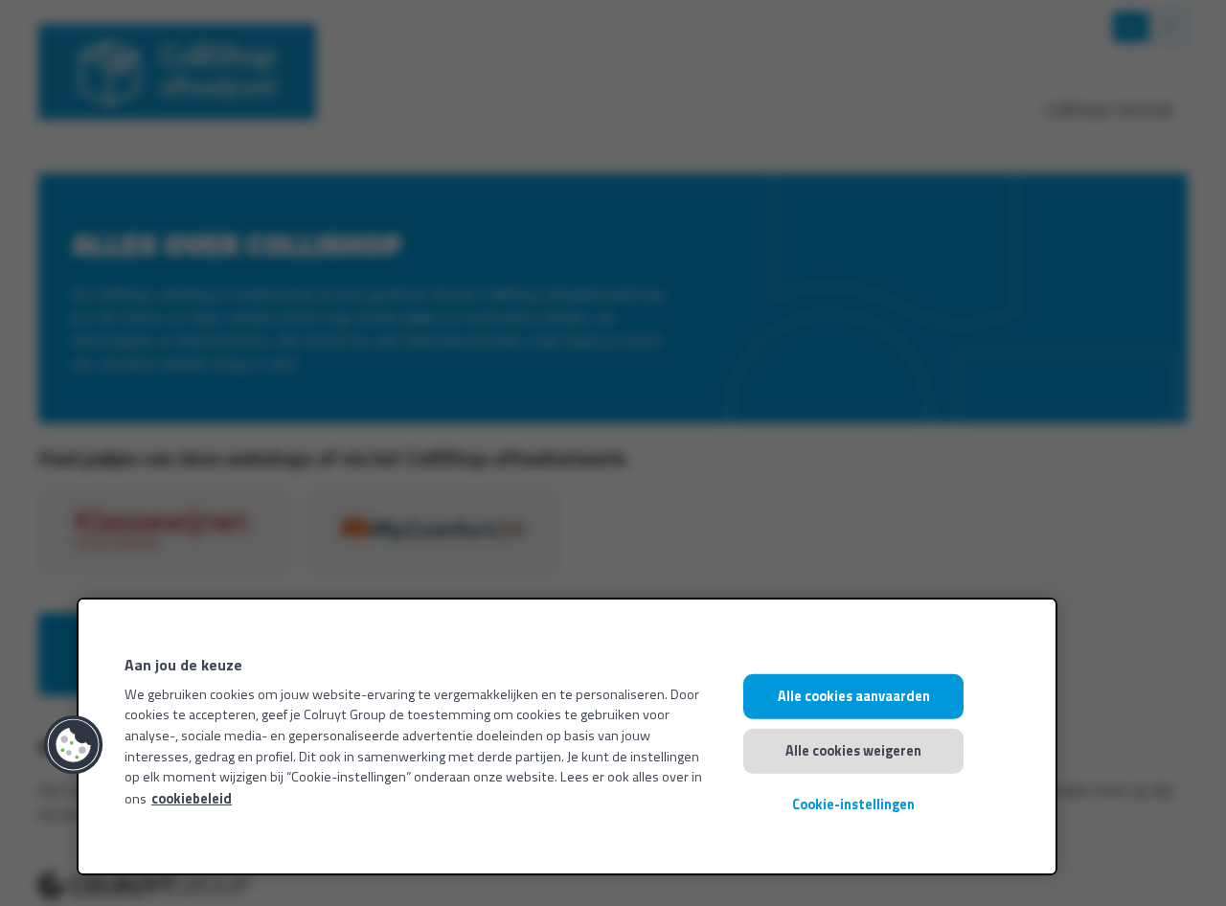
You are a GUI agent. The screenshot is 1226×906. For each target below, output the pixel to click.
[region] (567, 736)
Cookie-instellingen (853, 804)
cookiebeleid (191, 798)
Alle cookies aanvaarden (854, 696)
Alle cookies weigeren (853, 749)
